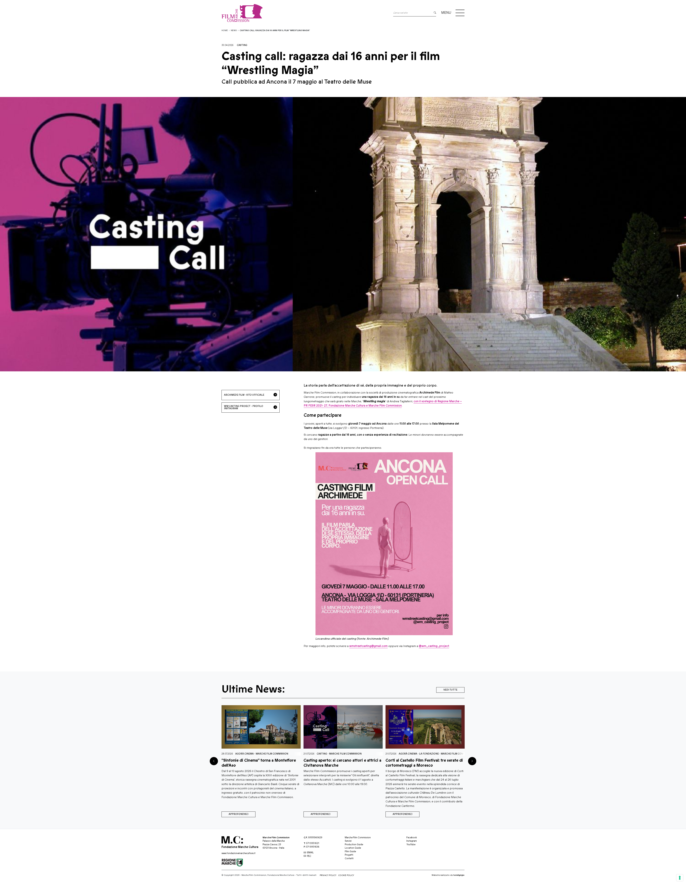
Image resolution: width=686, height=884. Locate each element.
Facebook (411, 837)
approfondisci (238, 814)
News (234, 30)
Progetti (349, 854)
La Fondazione (265, 753)
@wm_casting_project (434, 646)
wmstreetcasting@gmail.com (368, 646)
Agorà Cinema (244, 753)
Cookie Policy (346, 875)
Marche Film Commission (293, 753)
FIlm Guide (350, 851)
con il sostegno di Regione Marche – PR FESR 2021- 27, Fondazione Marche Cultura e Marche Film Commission (383, 403)
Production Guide (354, 844)
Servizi (348, 841)
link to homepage (242, 13)
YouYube (410, 844)
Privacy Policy (328, 875)
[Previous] (213, 761)
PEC (309, 856)
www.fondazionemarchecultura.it (238, 853)
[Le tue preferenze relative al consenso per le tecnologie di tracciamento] (679, 877)
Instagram (411, 841)
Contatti (349, 858)
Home (225, 30)
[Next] (472, 761)
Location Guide (353, 848)
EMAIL (310, 852)
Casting (242, 45)
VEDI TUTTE (450, 689)
